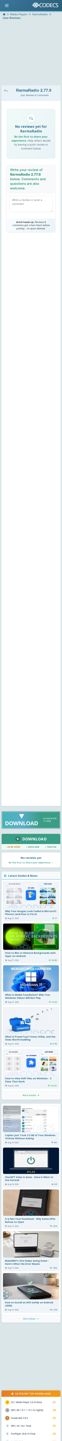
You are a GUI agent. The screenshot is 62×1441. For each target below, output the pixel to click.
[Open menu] (6, 5)
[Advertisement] (31, 53)
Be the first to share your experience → (31, 862)
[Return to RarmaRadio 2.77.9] (6, 90)
